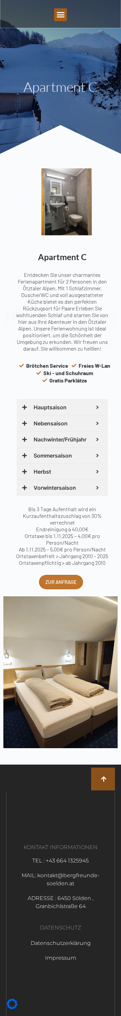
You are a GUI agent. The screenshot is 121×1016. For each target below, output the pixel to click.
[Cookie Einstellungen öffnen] (12, 1007)
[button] (60, 14)
